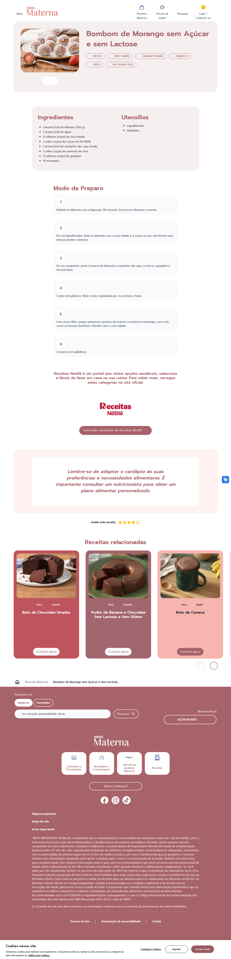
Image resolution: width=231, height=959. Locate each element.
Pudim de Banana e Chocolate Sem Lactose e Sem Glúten (118, 615)
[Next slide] (214, 666)
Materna (23, 702)
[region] (115, 949)
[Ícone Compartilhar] (53, 81)
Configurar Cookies (150, 949)
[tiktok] (127, 800)
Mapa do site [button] (40, 821)
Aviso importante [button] (43, 829)
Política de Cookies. (39, 955)
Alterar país (187, 719)
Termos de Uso (80, 921)
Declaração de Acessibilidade (121, 921)
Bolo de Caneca (190, 612)
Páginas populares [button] (44, 814)
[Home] (42, 11)
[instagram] (116, 800)
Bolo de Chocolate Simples (46, 612)
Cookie (156, 921)
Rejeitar (176, 949)
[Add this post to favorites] (46, 81)
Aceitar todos (202, 949)
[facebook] (105, 800)
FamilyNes (43, 702)
